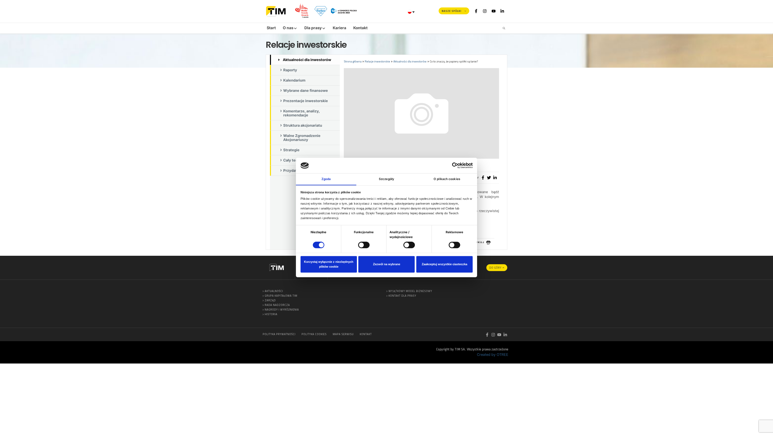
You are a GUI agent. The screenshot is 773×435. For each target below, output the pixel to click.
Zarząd (270, 300)
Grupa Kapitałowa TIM (281, 296)
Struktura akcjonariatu (302, 125)
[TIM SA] (277, 11)
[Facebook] (476, 10)
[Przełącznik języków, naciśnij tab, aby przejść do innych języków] (412, 12)
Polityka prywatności (279, 334)
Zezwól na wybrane (386, 264)
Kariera (339, 28)
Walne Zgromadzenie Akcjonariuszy (301, 138)
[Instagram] (485, 10)
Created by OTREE (492, 354)
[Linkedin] (502, 10)
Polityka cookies (314, 334)
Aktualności (274, 291)
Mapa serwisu (343, 334)
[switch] (364, 245)
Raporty (290, 70)
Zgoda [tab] (326, 179)
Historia (271, 314)
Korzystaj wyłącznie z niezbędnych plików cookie (328, 264)
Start (271, 28)
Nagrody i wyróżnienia (282, 310)
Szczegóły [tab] (386, 179)
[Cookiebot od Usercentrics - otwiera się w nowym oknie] (455, 166)
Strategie (291, 150)
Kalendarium (294, 80)
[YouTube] (494, 10)
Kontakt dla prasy (402, 296)
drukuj (478, 242)
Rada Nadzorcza (277, 305)
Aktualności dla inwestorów (307, 60)
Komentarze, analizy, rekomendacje (301, 113)
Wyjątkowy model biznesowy (410, 291)
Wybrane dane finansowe (305, 90)
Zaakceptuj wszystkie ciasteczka (444, 264)
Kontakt (360, 28)
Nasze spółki (451, 11)
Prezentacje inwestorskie (305, 101)
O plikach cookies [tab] (447, 179)
